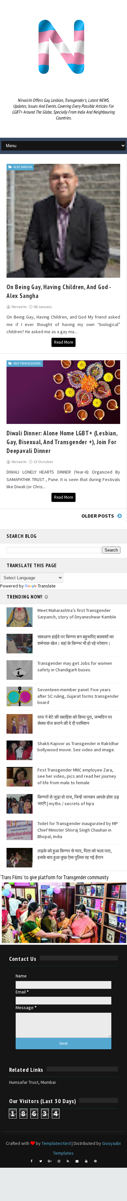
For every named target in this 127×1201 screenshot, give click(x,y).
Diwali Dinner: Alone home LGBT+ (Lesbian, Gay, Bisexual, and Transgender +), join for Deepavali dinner (62, 441)
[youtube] (86, 1161)
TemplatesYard (56, 1143)
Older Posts (97, 515)
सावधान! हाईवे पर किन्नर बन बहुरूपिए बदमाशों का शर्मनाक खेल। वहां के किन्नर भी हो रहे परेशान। (75, 640)
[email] (77, 1161)
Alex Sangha (22, 167)
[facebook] (31, 1161)
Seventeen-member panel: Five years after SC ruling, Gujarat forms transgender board (78, 696)
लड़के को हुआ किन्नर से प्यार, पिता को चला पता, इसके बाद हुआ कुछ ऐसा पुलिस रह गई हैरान (74, 854)
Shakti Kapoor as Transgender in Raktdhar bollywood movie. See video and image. (78, 747)
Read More (63, 342)
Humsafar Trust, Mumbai (32, 1082)
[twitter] (40, 1161)
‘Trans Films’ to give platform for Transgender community (54, 877)
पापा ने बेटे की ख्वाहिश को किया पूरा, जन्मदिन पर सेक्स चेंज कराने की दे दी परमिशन (74, 720)
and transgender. (27, 363)
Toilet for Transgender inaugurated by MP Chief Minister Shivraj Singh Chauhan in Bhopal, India (77, 829)
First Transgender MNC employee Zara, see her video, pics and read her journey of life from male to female (76, 776)
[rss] (68, 1161)
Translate (47, 586)
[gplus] (50, 1161)
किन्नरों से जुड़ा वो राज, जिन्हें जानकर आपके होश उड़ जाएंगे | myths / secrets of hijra (78, 800)
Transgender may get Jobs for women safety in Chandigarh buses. (74, 666)
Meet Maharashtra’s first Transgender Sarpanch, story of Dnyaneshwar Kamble (76, 613)
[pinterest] (95, 1161)
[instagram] (59, 1161)
